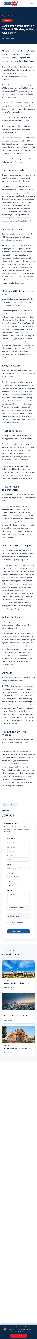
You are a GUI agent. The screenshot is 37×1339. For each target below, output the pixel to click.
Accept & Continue (18, 1336)
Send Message (18, 931)
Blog (3, 16)
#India (5, 805)
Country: (10, 873)
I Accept (16, 923)
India (8, 16)
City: (9, 882)
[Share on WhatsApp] (14, 815)
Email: (9, 856)
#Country (14, 805)
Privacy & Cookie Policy (16, 1331)
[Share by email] (7, 815)
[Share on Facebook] (3, 815)
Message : (10, 890)
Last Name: (11, 847)
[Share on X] (10, 815)
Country (14, 16)
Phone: (9, 864)
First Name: (11, 838)
